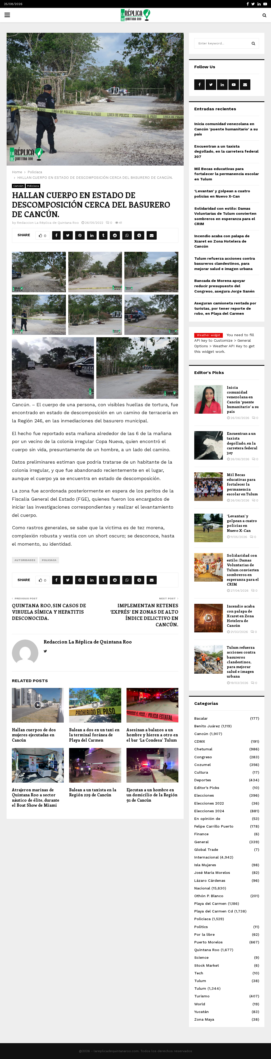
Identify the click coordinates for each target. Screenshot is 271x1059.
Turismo (202, 996)
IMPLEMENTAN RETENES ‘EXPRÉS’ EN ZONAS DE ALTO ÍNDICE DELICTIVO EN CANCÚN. (144, 615)
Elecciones (204, 795)
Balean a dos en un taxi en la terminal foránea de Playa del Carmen (94, 735)
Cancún (18, 185)
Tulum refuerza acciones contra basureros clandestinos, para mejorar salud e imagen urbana (224, 263)
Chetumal (203, 749)
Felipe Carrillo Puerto (213, 826)
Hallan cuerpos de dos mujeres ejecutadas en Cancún (34, 735)
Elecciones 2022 (209, 803)
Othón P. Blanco (208, 896)
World (199, 1004)
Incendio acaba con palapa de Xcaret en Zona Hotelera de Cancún (222, 241)
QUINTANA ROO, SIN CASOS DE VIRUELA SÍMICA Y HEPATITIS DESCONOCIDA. (49, 611)
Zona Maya (204, 1019)
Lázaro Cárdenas (209, 880)
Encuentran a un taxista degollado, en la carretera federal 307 (226, 151)
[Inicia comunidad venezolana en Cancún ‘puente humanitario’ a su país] (208, 399)
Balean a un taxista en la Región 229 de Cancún (92, 792)
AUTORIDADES (25, 560)
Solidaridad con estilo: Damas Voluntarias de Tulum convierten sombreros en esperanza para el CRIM (243, 570)
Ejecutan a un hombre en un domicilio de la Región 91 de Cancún (152, 795)
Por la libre (204, 934)
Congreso (203, 757)
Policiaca (33, 185)
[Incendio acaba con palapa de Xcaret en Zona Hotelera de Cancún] (208, 618)
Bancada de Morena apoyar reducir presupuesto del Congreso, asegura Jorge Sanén (224, 286)
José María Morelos (212, 872)
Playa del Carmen (210, 903)
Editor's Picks (206, 788)
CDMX (199, 741)
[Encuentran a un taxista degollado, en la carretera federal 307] (208, 445)
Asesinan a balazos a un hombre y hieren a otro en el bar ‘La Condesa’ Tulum (152, 735)
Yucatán (201, 1012)
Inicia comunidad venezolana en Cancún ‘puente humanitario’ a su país (226, 129)
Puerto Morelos (208, 942)
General (201, 842)
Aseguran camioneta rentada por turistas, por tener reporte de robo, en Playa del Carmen (225, 308)
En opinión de (207, 818)
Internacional (206, 857)
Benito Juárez (207, 726)
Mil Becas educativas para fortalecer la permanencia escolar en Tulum (226, 174)
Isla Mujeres (205, 865)
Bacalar (201, 718)
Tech (198, 973)
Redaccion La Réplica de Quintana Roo (48, 223)
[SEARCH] (253, 43)
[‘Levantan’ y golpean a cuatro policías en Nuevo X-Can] (208, 528)
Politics (201, 927)
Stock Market (206, 965)
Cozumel (202, 765)
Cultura (201, 772)
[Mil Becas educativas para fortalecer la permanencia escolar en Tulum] (208, 486)
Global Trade (206, 849)
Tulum (200, 981)
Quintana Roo (206, 950)
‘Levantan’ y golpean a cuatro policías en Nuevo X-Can (242, 523)
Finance (201, 834)
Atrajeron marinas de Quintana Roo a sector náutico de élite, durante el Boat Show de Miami (35, 797)
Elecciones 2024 (209, 811)
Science (201, 957)
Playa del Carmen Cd (213, 911)
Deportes (202, 780)
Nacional (202, 888)
